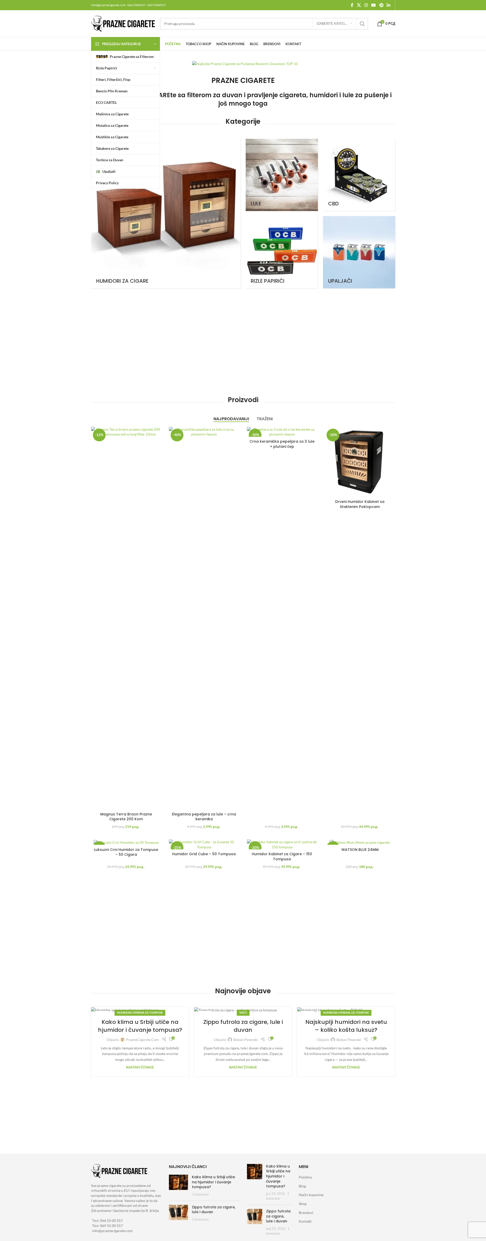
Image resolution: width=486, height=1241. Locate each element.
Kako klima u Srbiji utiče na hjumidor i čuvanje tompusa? (140, 1026)
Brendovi (306, 1212)
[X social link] (359, 5)
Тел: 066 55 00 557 (107, 1220)
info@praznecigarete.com (112, 1230)
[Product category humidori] (166, 213)
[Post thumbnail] (178, 1186)
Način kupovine (311, 1195)
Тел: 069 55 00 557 (107, 1225)
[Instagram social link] (366, 5)
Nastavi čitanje (140, 1067)
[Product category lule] (282, 175)
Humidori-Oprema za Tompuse (140, 1012)
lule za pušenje (365, 95)
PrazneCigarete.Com (142, 1039)
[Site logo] (123, 23)
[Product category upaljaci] (359, 252)
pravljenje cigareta (276, 95)
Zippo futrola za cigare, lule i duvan (243, 1026)
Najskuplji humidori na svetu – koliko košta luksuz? (346, 1026)
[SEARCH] (362, 24)
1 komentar (200, 1194)
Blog (302, 1186)
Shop (303, 1203)
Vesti (243, 1012)
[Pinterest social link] (381, 5)
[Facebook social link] (352, 5)
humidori (323, 95)
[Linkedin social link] (388, 5)
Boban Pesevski (245, 1039)
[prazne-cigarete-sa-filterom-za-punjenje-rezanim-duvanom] (245, 64)
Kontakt (305, 1221)
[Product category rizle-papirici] (282, 252)
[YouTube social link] (374, 5)
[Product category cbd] (359, 175)
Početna (305, 1177)
